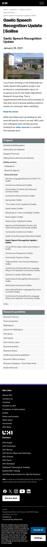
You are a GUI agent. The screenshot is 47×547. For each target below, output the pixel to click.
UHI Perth (7, 460)
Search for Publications (13, 330)
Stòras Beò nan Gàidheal (13, 150)
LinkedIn (29, 491)
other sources (22, 127)
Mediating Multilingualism (14, 145)
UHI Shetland (8, 464)
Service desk (11, 498)
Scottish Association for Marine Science (21, 474)
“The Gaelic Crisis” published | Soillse (21, 204)
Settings (38, 538)
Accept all (38, 530)
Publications (9, 166)
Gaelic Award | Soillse (14, 209)
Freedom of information (13, 409)
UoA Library (8, 338)
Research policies (10, 347)
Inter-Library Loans (11, 342)
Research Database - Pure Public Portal (19, 363)
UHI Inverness (9, 446)
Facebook (5, 491)
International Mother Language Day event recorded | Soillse (23, 291)
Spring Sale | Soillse (13, 200)
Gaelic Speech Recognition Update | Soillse (19, 16)
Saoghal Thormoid (11, 154)
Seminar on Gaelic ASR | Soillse (18, 275)
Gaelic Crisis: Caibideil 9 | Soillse (18, 221)
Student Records (10, 368)
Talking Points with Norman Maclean (18, 158)
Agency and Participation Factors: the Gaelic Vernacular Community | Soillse (21, 227)
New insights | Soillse (14, 217)
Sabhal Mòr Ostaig (11, 471)
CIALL (6, 304)
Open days (7, 420)
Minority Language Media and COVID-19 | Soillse (22, 180)
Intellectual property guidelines (16, 355)
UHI (3, 479)
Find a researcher (10, 321)
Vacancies (7, 424)
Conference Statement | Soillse (18, 185)
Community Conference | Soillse (19, 232)
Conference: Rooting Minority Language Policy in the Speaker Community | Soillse (22, 269)
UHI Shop (6, 427)
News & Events (9, 13)
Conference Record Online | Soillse (20, 196)
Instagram (16, 491)
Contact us (7, 399)
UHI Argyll (7, 443)
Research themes (11, 317)
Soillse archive (25, 10)
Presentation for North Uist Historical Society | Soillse (20, 191)
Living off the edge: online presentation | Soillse (22, 248)
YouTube (22, 491)
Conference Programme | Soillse (19, 253)
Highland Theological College (16, 467)
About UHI (7, 395)
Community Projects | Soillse (17, 258)
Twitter (10, 491)
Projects (13, 10)
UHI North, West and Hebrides (16, 453)
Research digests (11, 170)
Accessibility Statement (12, 519)
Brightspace (8, 325)
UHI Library (8, 334)
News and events (10, 417)
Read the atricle (10, 112)
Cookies (6, 402)
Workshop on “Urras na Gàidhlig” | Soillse (22, 213)
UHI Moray (7, 450)
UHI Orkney (7, 457)
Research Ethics (10, 351)
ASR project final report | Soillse (18, 285)
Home (5, 10)
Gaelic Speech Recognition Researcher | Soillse (22, 280)
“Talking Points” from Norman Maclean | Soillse (21, 263)
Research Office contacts (14, 359)
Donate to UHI (9, 406)
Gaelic (5, 413)
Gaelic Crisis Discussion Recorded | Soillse (23, 236)
